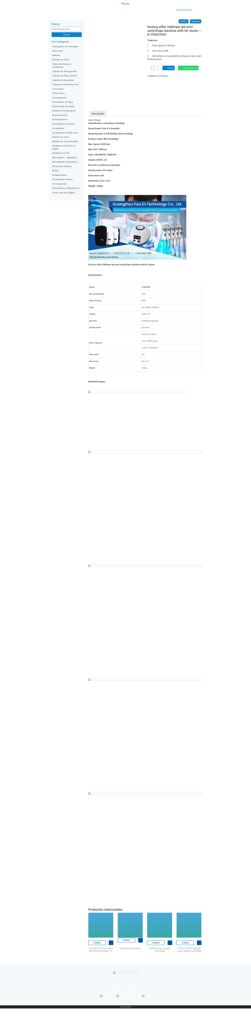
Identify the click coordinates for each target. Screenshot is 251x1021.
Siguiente (195, 21)
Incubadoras (58, 128)
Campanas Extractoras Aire (65, 84)
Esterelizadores (60, 119)
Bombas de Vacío (60, 59)
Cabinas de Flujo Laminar (64, 76)
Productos (105, 10)
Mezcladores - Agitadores (64, 157)
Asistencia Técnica (144, 10)
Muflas (55, 170)
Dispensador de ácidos (63, 106)
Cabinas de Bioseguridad (64, 71)
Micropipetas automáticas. (65, 162)
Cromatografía (59, 98)
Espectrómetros (60, 115)
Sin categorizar (59, 184)
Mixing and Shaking (61, 166)
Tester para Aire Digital (63, 192)
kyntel (148, 995)
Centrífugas (58, 89)
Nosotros (92, 10)
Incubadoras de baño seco (65, 133)
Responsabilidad (123, 10)
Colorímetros (58, 93)
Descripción (98, 114)
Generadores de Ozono (63, 124)
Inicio (80, 10)
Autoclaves (57, 51)
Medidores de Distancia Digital (63, 147)
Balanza (56, 55)
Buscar (66, 34)
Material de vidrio (60, 137)
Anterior (183, 21)
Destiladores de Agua (62, 102)
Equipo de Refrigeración (64, 111)
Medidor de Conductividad (65, 141)
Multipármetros (59, 175)
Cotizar (170, 68)
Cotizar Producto (190, 68)
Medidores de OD (60, 153)
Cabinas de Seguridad (63, 80)
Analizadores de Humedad (65, 46)
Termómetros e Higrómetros (66, 188)
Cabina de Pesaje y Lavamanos (61, 65)
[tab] (98, 114)
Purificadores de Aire (62, 179)
